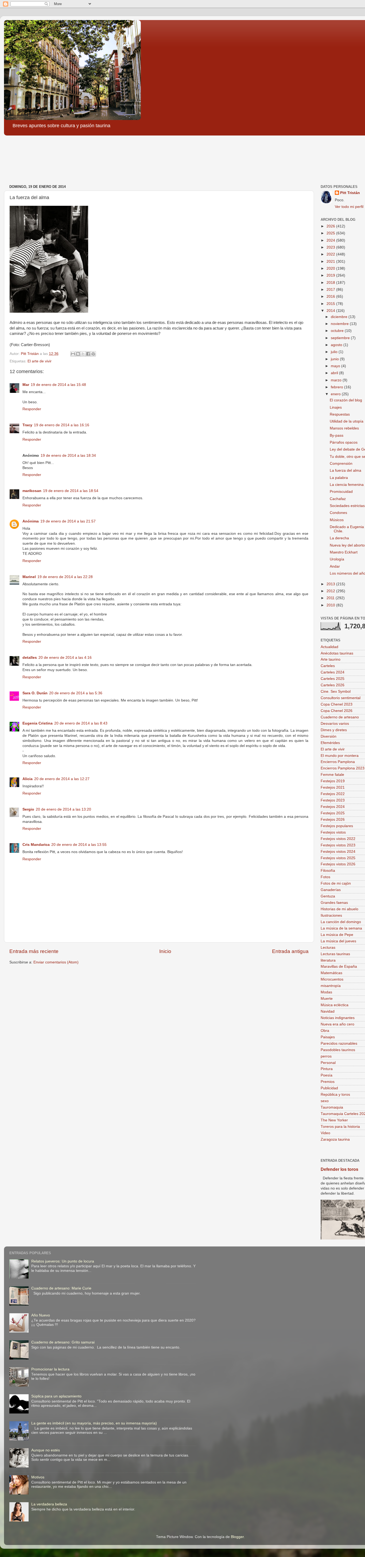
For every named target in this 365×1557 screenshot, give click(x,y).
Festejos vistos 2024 (338, 852)
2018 (331, 283)
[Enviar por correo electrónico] (73, 354)
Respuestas (340, 414)
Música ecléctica (334, 1005)
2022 (331, 254)
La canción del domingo (341, 922)
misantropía (331, 986)
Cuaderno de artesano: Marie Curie (61, 1288)
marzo (337, 380)
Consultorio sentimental (340, 698)
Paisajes (328, 1037)
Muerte (327, 999)
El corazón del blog (346, 400)
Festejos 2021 (333, 787)
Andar (335, 566)
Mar (25, 385)
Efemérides (330, 743)
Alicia (27, 779)
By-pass (336, 435)
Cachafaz (338, 499)
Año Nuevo (40, 1315)
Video (325, 1133)
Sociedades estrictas (347, 506)
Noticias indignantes (338, 1018)
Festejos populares (337, 826)
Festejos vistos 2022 (338, 839)
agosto (337, 345)
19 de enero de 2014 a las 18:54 (70, 491)
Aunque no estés (45, 1450)
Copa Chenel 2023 (336, 704)
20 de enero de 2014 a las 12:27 (62, 779)
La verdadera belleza (49, 1504)
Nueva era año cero (337, 1024)
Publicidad (329, 1088)
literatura (328, 960)
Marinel (29, 577)
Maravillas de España (339, 967)
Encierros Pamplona (338, 762)
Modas (326, 992)
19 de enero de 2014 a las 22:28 (65, 577)
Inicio (165, 951)
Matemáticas (331, 973)
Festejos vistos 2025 (338, 858)
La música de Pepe (337, 935)
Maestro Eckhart (344, 552)
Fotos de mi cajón (336, 883)
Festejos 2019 (333, 781)
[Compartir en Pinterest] (93, 354)
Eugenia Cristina (37, 723)
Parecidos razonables (339, 1043)
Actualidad (329, 647)
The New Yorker (334, 1120)
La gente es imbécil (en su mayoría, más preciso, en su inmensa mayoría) (94, 1423)
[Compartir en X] (83, 354)
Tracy (27, 425)
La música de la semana (341, 928)
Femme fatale (332, 775)
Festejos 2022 (333, 794)
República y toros (335, 1095)
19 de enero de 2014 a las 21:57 (68, 521)
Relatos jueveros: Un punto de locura (62, 1261)
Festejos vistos (333, 832)
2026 (331, 226)
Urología (337, 559)
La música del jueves (338, 941)
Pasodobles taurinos (338, 1050)
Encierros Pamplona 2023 (342, 768)
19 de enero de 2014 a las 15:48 (58, 385)
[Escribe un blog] (78, 354)
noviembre (340, 324)
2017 (331, 290)
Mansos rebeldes (344, 428)
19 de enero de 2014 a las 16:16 (61, 425)
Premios (328, 1082)
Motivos (37, 1477)
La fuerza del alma (345, 470)
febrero (337, 387)
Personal (328, 1063)
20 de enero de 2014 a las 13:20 (63, 809)
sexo (325, 1101)
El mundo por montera (340, 756)
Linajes (336, 407)
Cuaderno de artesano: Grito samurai (63, 1342)
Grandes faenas (334, 903)
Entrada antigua (290, 951)
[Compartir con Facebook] (88, 354)
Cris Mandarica (36, 845)
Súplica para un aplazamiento (56, 1396)
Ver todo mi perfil (349, 207)
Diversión (328, 736)
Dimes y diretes (334, 730)
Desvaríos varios (335, 724)
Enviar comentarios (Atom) (56, 962)
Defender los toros (339, 1169)
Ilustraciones (331, 915)
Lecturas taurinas (335, 954)
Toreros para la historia (340, 1127)
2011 (331, 598)
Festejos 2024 (333, 807)
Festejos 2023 (333, 800)
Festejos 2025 (333, 813)
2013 (331, 584)
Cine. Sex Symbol (336, 692)
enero (336, 394)
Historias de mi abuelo (339, 909)
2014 (331, 311)
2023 (331, 247)
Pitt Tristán (350, 193)
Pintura (327, 1069)
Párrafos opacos (344, 442)
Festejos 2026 (333, 820)
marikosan (31, 491)
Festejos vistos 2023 (338, 845)
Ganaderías (331, 890)
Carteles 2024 (332, 672)
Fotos (325, 877)
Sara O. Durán (35, 693)
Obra (325, 1031)
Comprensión (341, 464)
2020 (331, 268)
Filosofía (328, 871)
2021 (331, 262)
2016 (331, 297)
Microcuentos (332, 979)
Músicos (337, 520)
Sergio (28, 809)
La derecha (339, 538)
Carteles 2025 (332, 679)
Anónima (30, 521)
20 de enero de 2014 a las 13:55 (79, 845)
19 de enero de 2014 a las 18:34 (68, 456)
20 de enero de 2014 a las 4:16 (65, 658)
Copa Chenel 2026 (336, 711)
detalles (29, 658)
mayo (336, 366)
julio (335, 352)
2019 (331, 275)
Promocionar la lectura (50, 1369)
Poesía (326, 1075)
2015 (331, 304)
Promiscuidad (341, 492)
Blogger (237, 1537)
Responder (31, 409)
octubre (338, 331)
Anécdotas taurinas (337, 653)
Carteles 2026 (332, 685)
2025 (331, 233)
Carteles (328, 666)
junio (335, 359)
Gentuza (328, 896)
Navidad (328, 1011)
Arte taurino (330, 659)
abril (335, 373)
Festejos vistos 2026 (338, 864)
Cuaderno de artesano (340, 717)
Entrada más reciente (34, 951)
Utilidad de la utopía (346, 421)
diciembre (339, 317)
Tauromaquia (332, 1107)
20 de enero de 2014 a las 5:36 (75, 693)
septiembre (341, 338)
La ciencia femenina (347, 485)
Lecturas (328, 948)
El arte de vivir (40, 361)
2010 (331, 605)
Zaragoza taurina (335, 1139)
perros (326, 1056)
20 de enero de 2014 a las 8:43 (80, 723)
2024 (331, 240)
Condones (338, 513)
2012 (331, 591)
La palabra (339, 478)
